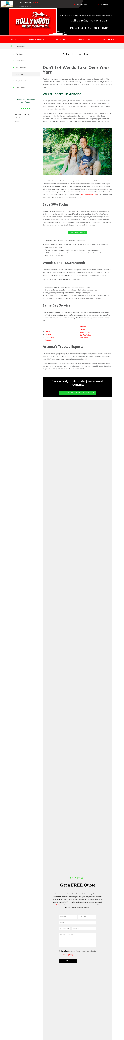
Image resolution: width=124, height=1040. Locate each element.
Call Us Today (79, 20)
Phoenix (83, 327)
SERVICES (12, 39)
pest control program (89, 194)
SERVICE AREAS (35, 39)
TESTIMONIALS (109, 39)
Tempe (82, 329)
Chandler (48, 334)
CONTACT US (84, 39)
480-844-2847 (59, 905)
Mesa (47, 329)
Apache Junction (86, 332)
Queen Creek (49, 337)
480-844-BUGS (97, 20)
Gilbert (47, 332)
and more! (84, 338)
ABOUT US (60, 39)
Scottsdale (48, 340)
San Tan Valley (85, 335)
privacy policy (67, 954)
